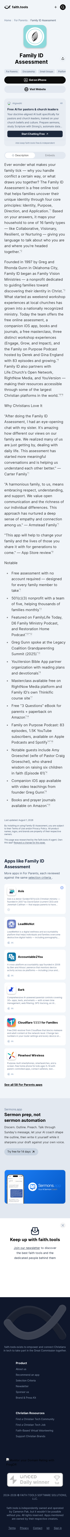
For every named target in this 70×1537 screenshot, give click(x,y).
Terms (12, 1527)
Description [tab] (22, 155)
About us (21, 1369)
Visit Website (38, 89)
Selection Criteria (26, 1380)
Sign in (58, 1527)
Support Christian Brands (30, 1436)
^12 (30, 634)
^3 (64, 290)
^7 (31, 697)
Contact (37, 1527)
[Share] (63, 58)
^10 (27, 634)
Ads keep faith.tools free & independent (35, 143)
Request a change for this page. (29, 842)
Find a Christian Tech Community (35, 1419)
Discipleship (29, 71)
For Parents (20, 20)
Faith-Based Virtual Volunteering (34, 1430)
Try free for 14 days (19, 1151)
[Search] (63, 7)
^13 (38, 653)
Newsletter (22, 1386)
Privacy (24, 1527)
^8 (62, 394)
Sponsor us (22, 1391)
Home (7, 20)
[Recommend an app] (56, 7)
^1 (50, 210)
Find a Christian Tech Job (31, 1424)
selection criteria (40, 877)
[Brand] (35, 1322)
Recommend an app (27, 1374)
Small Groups (46, 71)
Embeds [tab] (50, 155)
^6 (60, 394)
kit (48, 1527)
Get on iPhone (37, 79)
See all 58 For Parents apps (23, 1084)
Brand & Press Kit (26, 1397)
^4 (58, 359)
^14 (27, 716)
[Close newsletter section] (63, 1225)
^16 (51, 741)
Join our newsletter (27, 1248)
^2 (21, 250)
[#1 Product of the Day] (35, 1480)
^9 (52, 551)
